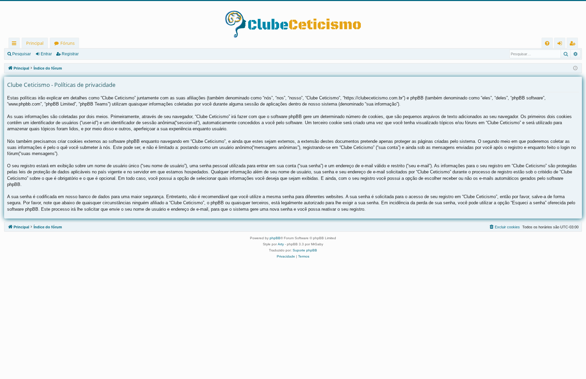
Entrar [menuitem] (561, 44)
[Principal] (293, 19)
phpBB (275, 238)
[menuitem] (547, 43)
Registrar (70, 54)
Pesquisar (21, 54)
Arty (281, 244)
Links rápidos (15, 44)
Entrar (46, 54)
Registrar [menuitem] (574, 44)
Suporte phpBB (305, 250)
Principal (34, 43)
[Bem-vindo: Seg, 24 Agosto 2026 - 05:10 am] (575, 68)
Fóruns (67, 43)
